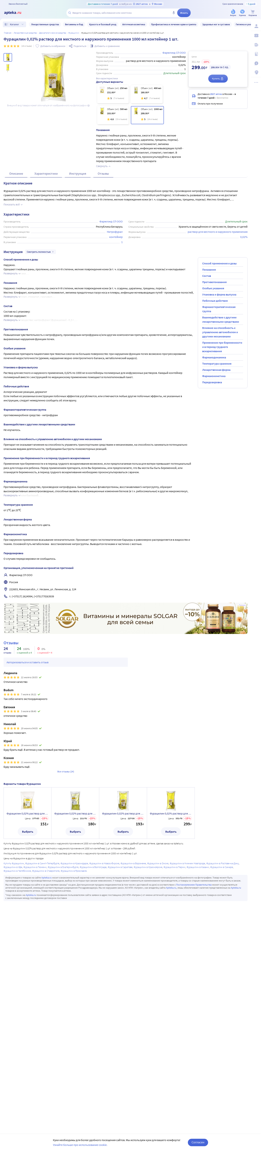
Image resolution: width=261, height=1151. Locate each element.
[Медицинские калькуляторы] (256, 54)
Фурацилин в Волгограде (93, 867)
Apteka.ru (46, 877)
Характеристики (46, 173)
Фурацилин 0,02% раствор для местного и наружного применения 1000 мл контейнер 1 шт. (171, 813)
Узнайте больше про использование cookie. (80, 1145)
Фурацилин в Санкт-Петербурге (42, 863)
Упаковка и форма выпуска (219, 294)
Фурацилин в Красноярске (148, 867)
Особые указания (213, 288)
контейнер (116, 237)
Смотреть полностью (39, 251)
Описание (16, 173)
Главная (7, 32)
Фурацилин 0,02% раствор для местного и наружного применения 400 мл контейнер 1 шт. (75, 813)
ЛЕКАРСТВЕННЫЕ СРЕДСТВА (25, 32)
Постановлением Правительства (194, 884)
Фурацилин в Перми (174, 867)
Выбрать (27, 831)
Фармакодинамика (214, 357)
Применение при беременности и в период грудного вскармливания (222, 347)
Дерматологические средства (52, 32)
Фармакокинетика (213, 376)
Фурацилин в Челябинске (17, 870)
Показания (209, 269)
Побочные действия (215, 300)
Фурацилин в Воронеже (133, 863)
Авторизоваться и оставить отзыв (27, 662)
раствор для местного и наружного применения (218, 231)
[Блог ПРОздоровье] (256, 44)
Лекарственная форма (216, 370)
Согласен (198, 1142)
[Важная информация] (256, 63)
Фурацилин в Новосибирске (104, 863)
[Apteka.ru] (15, 13)
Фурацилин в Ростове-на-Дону (222, 863)
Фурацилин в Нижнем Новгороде (187, 863)
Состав (206, 276)
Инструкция (77, 173)
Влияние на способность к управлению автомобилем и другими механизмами (220, 332)
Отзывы (103, 173)
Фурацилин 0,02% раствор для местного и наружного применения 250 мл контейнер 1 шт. (27, 813)
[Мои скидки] (256, 35)
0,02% (244, 237)
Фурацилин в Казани (198, 867)
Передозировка (212, 382)
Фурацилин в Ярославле (74, 870)
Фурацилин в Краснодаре (74, 863)
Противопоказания (214, 282)
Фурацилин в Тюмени (35, 867)
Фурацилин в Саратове (120, 867)
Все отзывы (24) (65, 771)
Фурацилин (73, 32)
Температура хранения (216, 363)
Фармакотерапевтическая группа (218, 309)
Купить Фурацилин (14, 863)
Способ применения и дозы (219, 263)
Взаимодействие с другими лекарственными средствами (220, 319)
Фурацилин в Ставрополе (45, 870)
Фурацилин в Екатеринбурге (63, 867)
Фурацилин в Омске (157, 863)
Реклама (242, 605)
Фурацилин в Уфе (13, 867)
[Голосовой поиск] (173, 13)
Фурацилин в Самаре (221, 867)
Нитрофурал (115, 231)
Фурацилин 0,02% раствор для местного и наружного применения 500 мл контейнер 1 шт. (123, 813)
